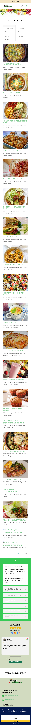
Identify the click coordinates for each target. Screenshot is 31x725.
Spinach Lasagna (10, 492)
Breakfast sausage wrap (13, 423)
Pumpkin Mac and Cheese (13, 265)
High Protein (8, 34)
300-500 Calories (9, 28)
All (5, 26)
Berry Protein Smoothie (13, 380)
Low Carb (19, 34)
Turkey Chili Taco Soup (12, 93)
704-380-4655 (15, 1)
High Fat (19, 31)
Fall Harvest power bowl (14, 451)
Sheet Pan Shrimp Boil (12, 479)
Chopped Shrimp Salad (12, 545)
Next (26, 553)
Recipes (7, 39)
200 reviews (18, 630)
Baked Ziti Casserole (12, 150)
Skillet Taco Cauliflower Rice (14, 207)
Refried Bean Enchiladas (13, 351)
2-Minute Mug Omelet (12, 323)
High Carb (7, 31)
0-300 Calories (20, 26)
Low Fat (7, 36)
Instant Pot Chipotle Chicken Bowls (15, 121)
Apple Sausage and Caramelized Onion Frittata (14, 63)
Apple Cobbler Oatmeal (13, 179)
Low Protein (20, 36)
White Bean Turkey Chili (13, 532)
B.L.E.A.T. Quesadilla (11, 236)
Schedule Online (11, 695)
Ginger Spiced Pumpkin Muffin (12, 409)
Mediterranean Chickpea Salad (13, 293)
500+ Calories (20, 28)
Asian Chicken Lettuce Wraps (15, 520)
